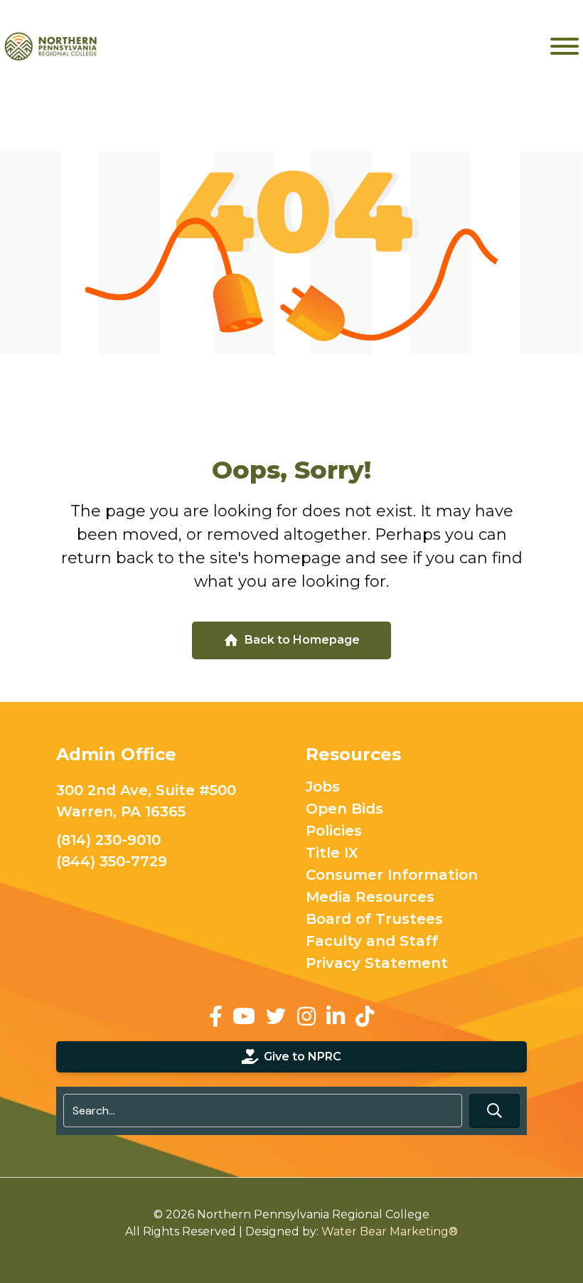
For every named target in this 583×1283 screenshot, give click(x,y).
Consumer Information (392, 875)
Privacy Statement (377, 963)
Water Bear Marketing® (389, 1231)
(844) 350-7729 (111, 861)
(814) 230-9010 (108, 839)
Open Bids (344, 809)
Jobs (323, 787)
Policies (334, 831)
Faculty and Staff (372, 941)
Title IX (332, 853)
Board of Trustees (374, 919)
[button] (494, 1110)
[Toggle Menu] (564, 46)
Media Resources (370, 897)
